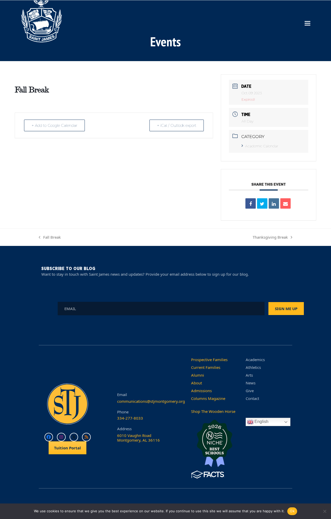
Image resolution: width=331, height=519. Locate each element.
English (260, 422)
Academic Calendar (261, 146)
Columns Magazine (208, 398)
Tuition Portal (67, 447)
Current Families (205, 367)
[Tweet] (262, 203)
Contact (252, 398)
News (250, 382)
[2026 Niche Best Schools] (214, 444)
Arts (249, 375)
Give (250, 390)
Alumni (197, 375)
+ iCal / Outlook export (176, 125)
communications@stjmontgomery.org (151, 401)
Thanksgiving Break (270, 238)
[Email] (285, 203)
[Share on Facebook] (250, 203)
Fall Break (50, 238)
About (196, 382)
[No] (324, 511)
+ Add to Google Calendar (54, 125)
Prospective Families (209, 359)
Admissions (201, 390)
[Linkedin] (274, 203)
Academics (255, 359)
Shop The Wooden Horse (213, 411)
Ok (292, 511)
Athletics (253, 367)
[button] (307, 23)
